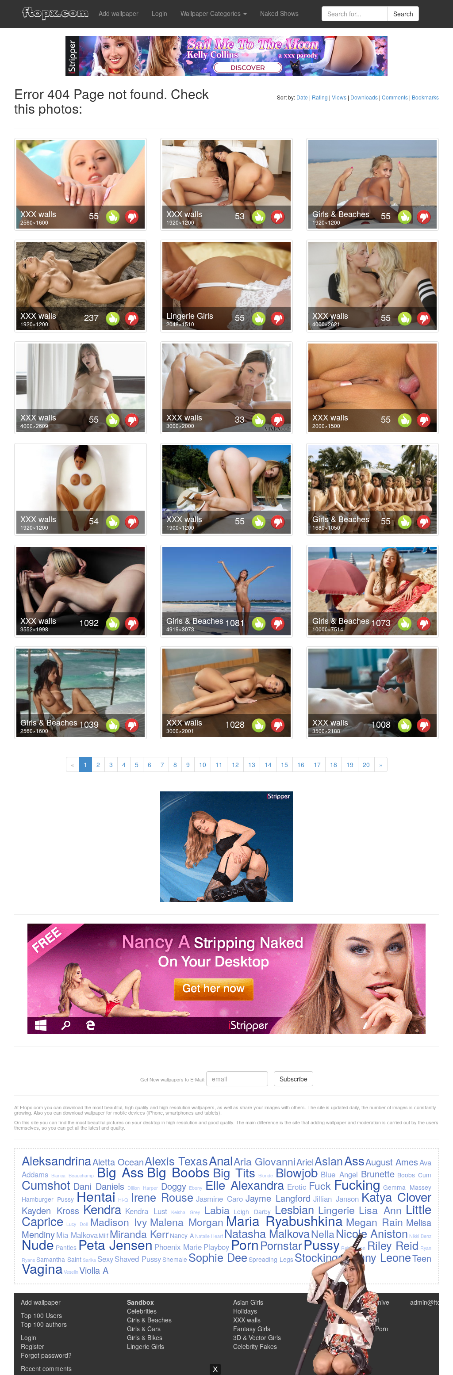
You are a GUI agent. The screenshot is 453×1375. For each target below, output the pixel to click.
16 (300, 764)
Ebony (195, 1187)
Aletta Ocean (118, 1161)
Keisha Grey (185, 1212)
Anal (221, 1160)
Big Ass (120, 1171)
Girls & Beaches (340, 213)
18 (333, 764)
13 (251, 764)
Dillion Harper (142, 1187)
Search (403, 13)
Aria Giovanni (264, 1161)
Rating (320, 97)
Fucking (357, 1184)
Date (302, 97)
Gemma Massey (407, 1187)
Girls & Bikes (144, 1337)
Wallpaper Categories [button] (211, 13)
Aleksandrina (56, 1160)
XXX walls (38, 213)
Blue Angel (339, 1174)
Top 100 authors (44, 1324)
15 (284, 764)
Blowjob (297, 1172)
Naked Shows (279, 13)
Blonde (265, 1175)
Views (339, 97)
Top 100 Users (41, 1315)
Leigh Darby (252, 1211)
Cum (424, 1174)
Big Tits (234, 1172)
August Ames (391, 1161)
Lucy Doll (77, 1224)
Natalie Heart (209, 1236)
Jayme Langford (278, 1198)
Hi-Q (123, 1199)
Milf (103, 1235)
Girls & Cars (144, 1328)
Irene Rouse (162, 1197)
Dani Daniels (98, 1186)
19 (349, 764)
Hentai (96, 1196)
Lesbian (294, 1209)
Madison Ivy (118, 1221)
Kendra (102, 1209)
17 (317, 764)
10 (202, 764)
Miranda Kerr (139, 1233)
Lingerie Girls (189, 315)
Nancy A (182, 1235)
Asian (329, 1161)
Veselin (71, 1271)
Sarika (89, 1260)
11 (219, 764)
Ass (354, 1160)
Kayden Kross (50, 1210)
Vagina (42, 1268)
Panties (66, 1247)
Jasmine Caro (219, 1198)
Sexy (105, 1258)
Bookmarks (425, 97)
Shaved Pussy (138, 1258)
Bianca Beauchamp (72, 1175)
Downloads (364, 97)
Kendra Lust (146, 1211)
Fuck (320, 1185)
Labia (217, 1209)
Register (32, 1346)
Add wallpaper (118, 13)
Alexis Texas (176, 1161)
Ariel (305, 1161)
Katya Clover (396, 1196)
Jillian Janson (336, 1198)
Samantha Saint (58, 1259)
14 (268, 764)
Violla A (93, 1270)
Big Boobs (178, 1171)
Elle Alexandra (244, 1184)
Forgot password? (46, 1355)
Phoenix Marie (178, 1246)
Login (159, 13)
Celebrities (142, 1310)
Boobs (406, 1174)
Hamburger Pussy (48, 1199)
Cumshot (46, 1184)
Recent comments (46, 1368)
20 (366, 764)
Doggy (173, 1186)
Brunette (378, 1173)
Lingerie (336, 1209)
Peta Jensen (115, 1244)
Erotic (296, 1186)
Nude (38, 1244)
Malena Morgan (186, 1221)
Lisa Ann (380, 1209)
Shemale (174, 1259)
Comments (395, 97)
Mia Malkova (77, 1235)
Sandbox (140, 1302)
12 (235, 764)
